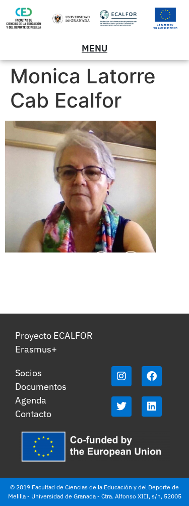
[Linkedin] (152, 406)
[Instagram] (121, 376)
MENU (94, 48)
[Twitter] (121, 406)
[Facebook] (152, 376)
